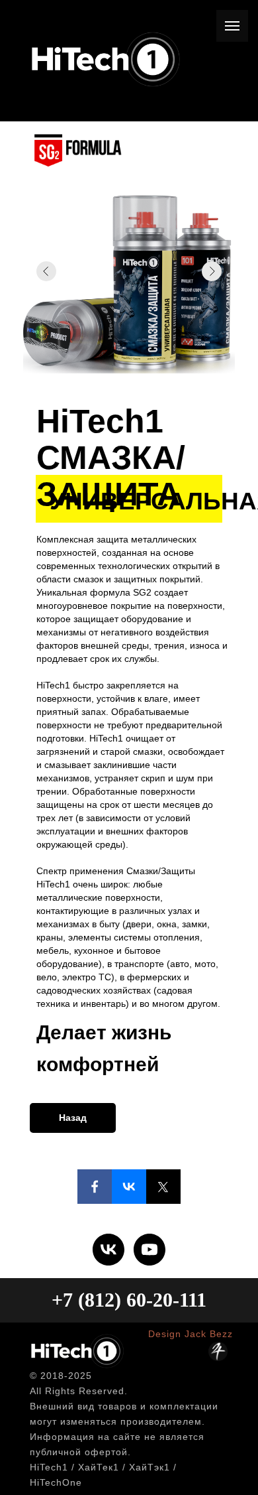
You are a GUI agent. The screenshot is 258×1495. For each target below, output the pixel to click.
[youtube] (149, 1250)
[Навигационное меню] (232, 26)
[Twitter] (163, 1186)
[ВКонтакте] (129, 1186)
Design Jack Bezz (190, 1334)
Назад (73, 1117)
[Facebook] (94, 1186)
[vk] (108, 1250)
